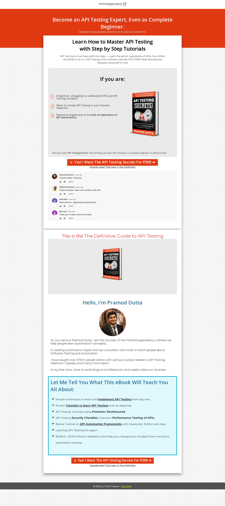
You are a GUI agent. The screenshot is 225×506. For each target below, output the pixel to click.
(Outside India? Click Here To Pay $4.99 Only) (112, 167)
